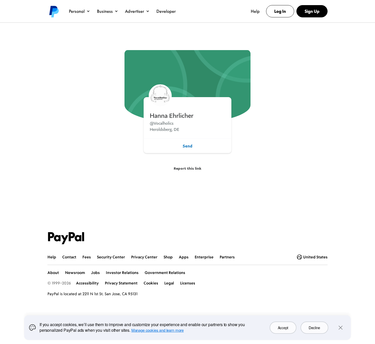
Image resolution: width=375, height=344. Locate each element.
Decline (314, 327)
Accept (283, 327)
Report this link (187, 168)
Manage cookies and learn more (157, 330)
